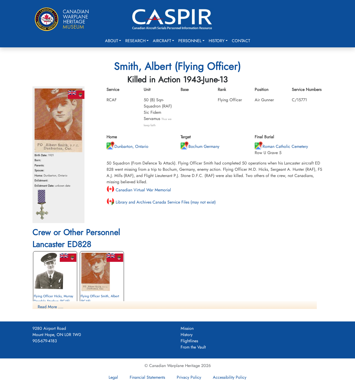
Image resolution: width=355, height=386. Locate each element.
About (111, 41)
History (217, 41)
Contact (241, 41)
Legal (113, 377)
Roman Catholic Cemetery (285, 146)
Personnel (189, 41)
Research (135, 41)
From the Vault (193, 347)
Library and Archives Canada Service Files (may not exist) (165, 202)
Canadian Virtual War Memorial (142, 190)
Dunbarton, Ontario (131, 146)
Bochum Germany (203, 146)
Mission (187, 328)
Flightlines (189, 341)
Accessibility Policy (229, 377)
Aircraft (162, 41)
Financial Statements (147, 377)
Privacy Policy (189, 377)
